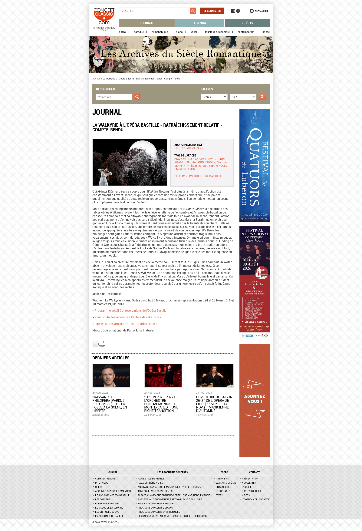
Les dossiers (102, 499)
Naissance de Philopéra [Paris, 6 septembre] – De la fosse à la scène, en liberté (109, 404)
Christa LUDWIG (205, 159)
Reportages (223, 490)
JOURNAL (112, 472)
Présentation (250, 478)
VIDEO (224, 472)
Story (219, 495)
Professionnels (251, 490)
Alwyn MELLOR (184, 159)
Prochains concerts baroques (156, 503)
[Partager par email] (95, 346)
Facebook (238, 11)
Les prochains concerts (172, 472)
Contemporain (246, 32)
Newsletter (261, 10)
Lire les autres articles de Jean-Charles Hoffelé (126, 324)
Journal (147, 22)
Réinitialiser (262, 97)
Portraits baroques (107, 503)
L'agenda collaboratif (256, 499)
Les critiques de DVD (107, 511)
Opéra (122, 32)
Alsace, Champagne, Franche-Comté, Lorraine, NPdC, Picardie (174, 495)
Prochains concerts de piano (155, 507)
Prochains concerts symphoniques (159, 511)
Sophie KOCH (217, 165)
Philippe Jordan (197, 165)
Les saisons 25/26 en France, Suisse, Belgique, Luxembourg (172, 515)
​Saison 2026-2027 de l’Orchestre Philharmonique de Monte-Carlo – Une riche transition (161, 404)
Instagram (233, 11)
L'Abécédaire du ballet (109, 515)
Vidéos (247, 22)
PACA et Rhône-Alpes (150, 482)
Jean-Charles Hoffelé (188, 144)
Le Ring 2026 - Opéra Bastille (112, 495)
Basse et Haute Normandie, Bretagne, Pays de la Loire (170, 499)
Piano (179, 32)
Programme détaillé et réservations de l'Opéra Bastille (130, 310)
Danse (266, 32)
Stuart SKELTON (184, 169)
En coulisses (223, 486)
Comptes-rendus (105, 478)
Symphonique (160, 32)
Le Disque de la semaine (109, 507)
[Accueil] (104, 30)
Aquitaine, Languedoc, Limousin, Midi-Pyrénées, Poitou (169, 486)
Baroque (139, 32)
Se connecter (212, 11)
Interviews (101, 482)
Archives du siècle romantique (113, 490)
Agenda (199, 22)
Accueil (96, 78)
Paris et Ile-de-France (151, 478)
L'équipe (247, 486)
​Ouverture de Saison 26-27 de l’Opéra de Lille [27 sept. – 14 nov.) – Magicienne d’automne (214, 404)
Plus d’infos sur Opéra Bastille (198, 176)
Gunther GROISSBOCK (201, 162)
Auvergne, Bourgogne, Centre (155, 490)
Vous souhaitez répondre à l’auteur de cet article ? (128, 317)
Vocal (194, 32)
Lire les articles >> (188, 148)
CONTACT (254, 472)
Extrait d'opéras (226, 482)
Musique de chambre (217, 32)
